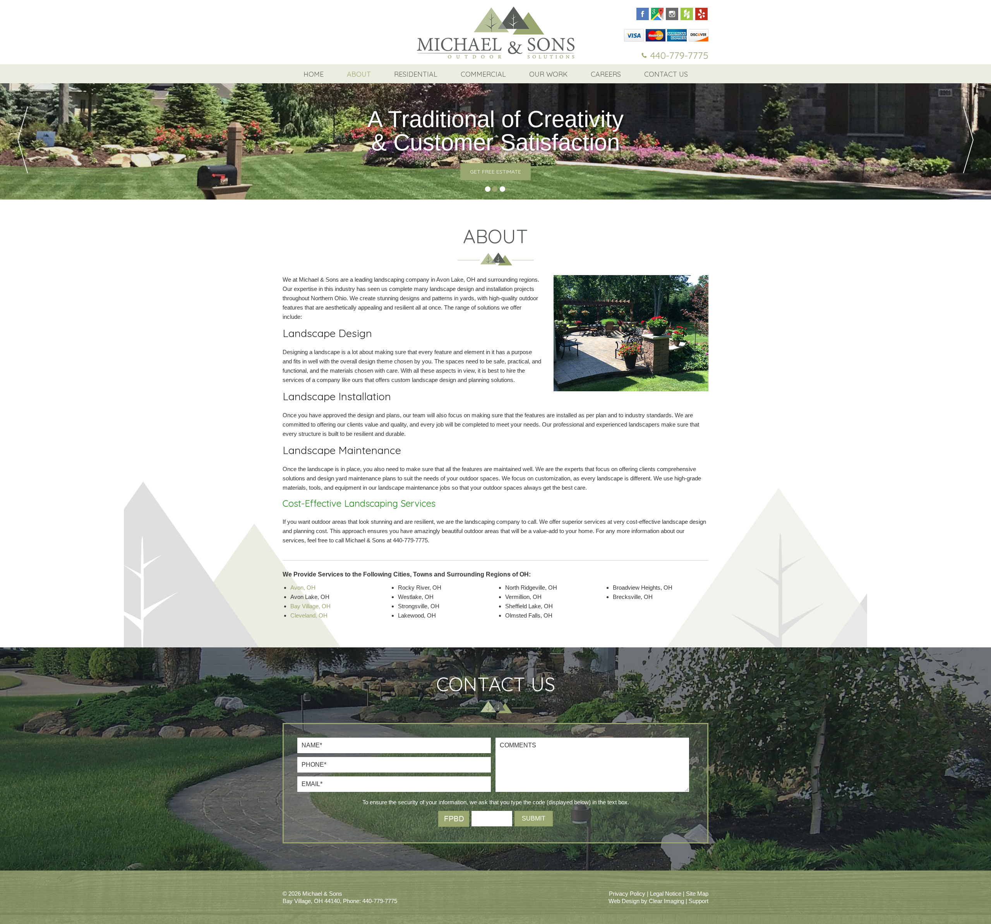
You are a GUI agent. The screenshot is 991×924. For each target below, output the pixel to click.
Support (698, 901)
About (359, 74)
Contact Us (666, 74)
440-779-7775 (679, 55)
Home (313, 74)
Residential (415, 74)
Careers (606, 74)
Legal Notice (665, 893)
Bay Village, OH (310, 606)
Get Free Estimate (495, 171)
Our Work (548, 74)
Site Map (697, 893)
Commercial (483, 74)
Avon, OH (302, 587)
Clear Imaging (666, 901)
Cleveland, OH (308, 615)
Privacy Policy (627, 893)
